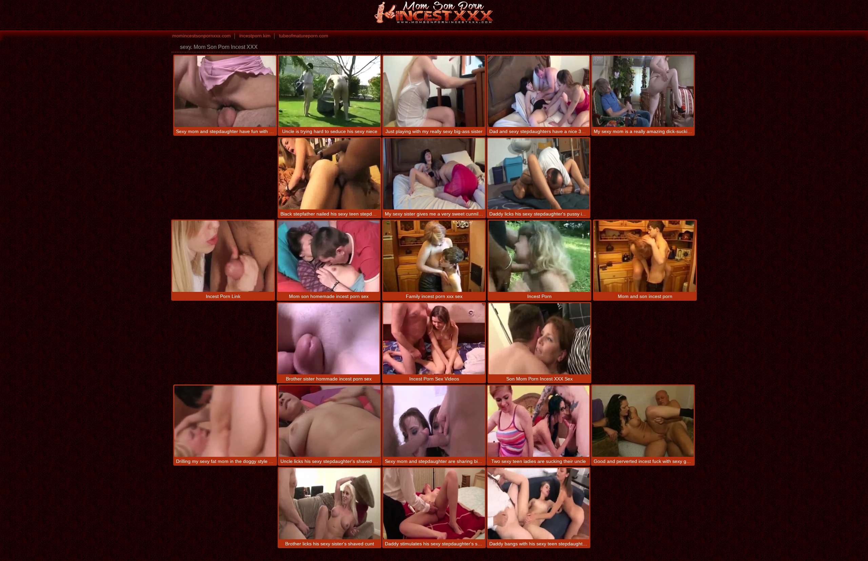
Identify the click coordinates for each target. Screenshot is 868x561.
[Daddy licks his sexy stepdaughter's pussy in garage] (538, 173)
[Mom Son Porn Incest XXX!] (434, 12)
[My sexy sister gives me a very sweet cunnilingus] (434, 173)
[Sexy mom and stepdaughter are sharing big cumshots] (434, 421)
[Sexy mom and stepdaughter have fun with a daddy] (225, 91)
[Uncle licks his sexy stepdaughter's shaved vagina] (329, 421)
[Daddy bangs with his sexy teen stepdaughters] (538, 503)
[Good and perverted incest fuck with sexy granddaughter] (643, 421)
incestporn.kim (255, 35)
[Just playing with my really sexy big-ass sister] (434, 91)
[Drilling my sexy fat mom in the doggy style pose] (225, 421)
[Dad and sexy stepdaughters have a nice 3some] (538, 91)
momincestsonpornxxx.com (201, 35)
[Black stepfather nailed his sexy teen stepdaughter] (329, 173)
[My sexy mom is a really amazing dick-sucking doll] (643, 91)
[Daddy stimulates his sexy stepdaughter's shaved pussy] (434, 503)
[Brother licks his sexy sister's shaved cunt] (329, 503)
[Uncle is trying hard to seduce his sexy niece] (329, 91)
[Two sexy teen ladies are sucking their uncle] (538, 421)
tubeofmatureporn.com (303, 35)
